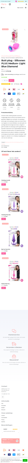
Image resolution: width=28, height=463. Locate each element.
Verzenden (3, 405)
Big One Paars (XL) (5, 249)
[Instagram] (10, 4)
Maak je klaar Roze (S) (6, 283)
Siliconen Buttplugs (16, 56)
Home (2, 55)
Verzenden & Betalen (14, 347)
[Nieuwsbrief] (14, 356)
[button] (26, 4)
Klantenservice (14, 335)
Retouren (3, 409)
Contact (3, 415)
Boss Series (6, 69)
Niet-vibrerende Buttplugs (6, 56)
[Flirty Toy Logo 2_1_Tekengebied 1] (4, 4)
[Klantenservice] (14, 331)
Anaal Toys (11, 55)
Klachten (3, 421)
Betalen (3, 407)
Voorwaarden (4, 417)
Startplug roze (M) (5, 180)
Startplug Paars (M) (5, 214)
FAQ (2, 403)
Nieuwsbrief (14, 360)
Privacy (2, 419)
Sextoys (6, 55)
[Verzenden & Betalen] (14, 344)
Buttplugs (17, 55)
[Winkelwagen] (25, 7)
